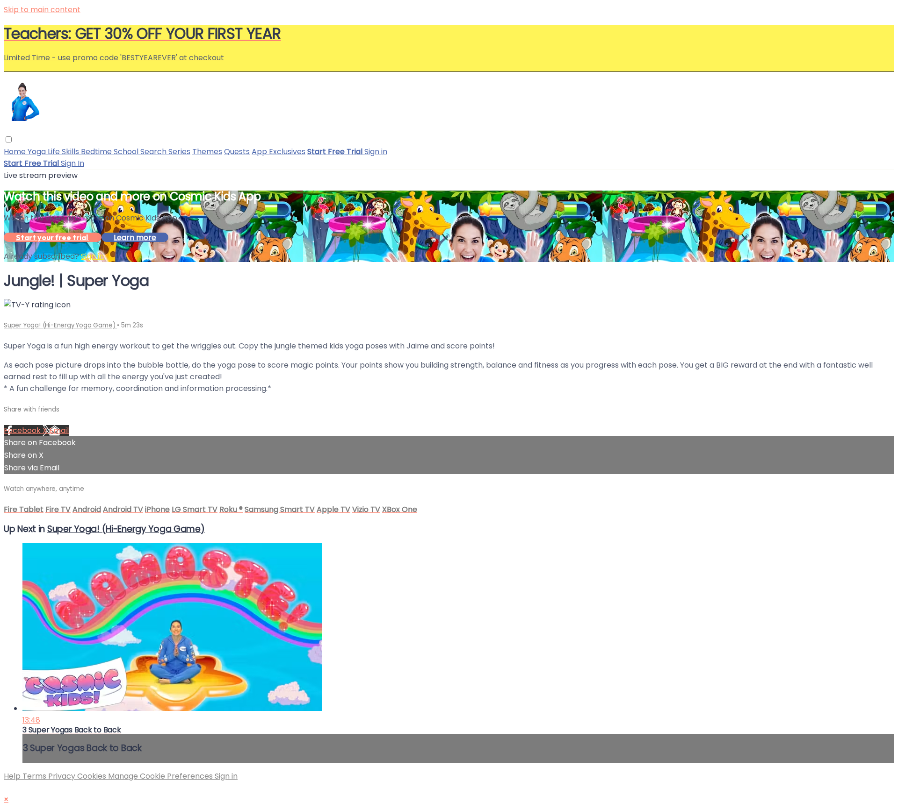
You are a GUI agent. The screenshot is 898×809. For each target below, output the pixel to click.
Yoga (38, 151)
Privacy (62, 776)
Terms (35, 776)
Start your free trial (52, 237)
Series (179, 151)
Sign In (72, 163)
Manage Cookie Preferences (161, 776)
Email (59, 430)
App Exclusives (278, 151)
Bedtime (97, 151)
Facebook (23, 430)
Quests (237, 151)
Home (16, 151)
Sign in (375, 151)
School (127, 151)
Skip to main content (42, 9)
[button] (9, 139)
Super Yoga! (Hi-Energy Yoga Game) (60, 325)
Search (154, 151)
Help (13, 776)
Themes (207, 151)
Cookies (92, 776)
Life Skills (64, 151)
